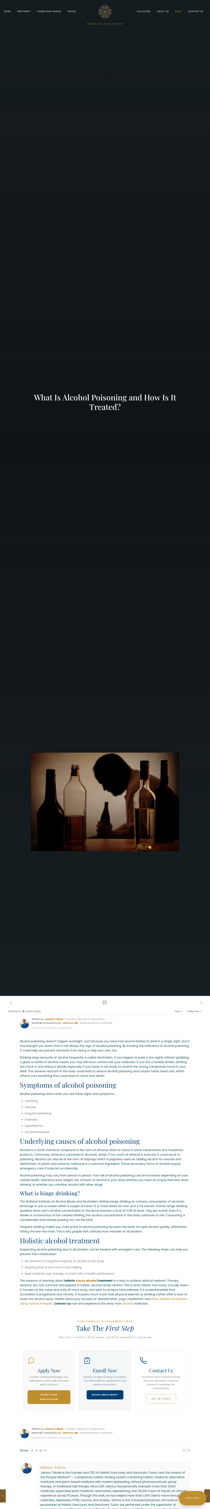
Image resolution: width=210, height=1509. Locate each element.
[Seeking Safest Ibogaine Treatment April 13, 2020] (207, 1495)
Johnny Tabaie (33, 1011)
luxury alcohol (86, 1281)
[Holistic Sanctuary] (105, 11)
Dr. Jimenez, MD (68, 1023)
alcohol (128, 1304)
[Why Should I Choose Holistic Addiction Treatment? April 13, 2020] (3, 1495)
